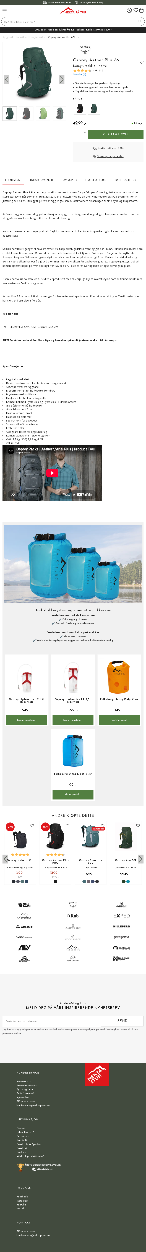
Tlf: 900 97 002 (26, 1101)
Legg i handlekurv (26, 720)
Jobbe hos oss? (25, 1132)
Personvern (23, 1136)
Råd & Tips (23, 1140)
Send (122, 1021)
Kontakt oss (24, 1081)
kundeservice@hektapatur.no (33, 1105)
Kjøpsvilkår (23, 1097)
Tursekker (21, 37)
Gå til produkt (119, 720)
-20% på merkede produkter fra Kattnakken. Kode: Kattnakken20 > (73, 30)
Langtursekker (37, 37)
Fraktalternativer (26, 1085)
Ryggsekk (8, 37)
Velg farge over (116, 134)
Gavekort (22, 1148)
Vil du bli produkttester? (31, 1156)
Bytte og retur (25, 1089)
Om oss (21, 1128)
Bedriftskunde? (25, 1093)
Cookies (21, 1152)
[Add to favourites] (142, 62)
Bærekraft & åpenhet (29, 1144)
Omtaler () (79, 75)
